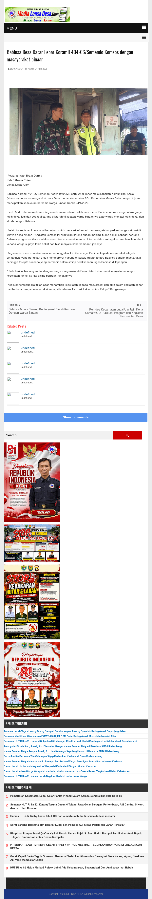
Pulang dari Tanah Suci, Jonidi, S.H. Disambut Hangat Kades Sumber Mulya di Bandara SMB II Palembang (63, 746)
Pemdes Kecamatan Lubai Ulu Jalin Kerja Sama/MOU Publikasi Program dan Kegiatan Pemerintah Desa (114, 313)
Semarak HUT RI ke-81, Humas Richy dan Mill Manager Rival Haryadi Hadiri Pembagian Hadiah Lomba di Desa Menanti (70, 741)
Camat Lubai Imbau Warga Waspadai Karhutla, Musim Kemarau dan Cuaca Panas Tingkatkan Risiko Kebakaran (66, 771)
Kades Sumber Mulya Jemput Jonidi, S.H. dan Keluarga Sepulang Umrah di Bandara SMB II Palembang (61, 751)
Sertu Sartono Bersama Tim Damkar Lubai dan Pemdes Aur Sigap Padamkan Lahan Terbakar (67, 824)
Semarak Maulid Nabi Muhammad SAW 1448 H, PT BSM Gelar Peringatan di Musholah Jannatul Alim (60, 736)
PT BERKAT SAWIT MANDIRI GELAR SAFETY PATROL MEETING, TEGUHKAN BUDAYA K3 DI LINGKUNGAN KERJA (76, 846)
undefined (28, 332)
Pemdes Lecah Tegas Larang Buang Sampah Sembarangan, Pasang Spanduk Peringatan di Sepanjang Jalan (64, 731)
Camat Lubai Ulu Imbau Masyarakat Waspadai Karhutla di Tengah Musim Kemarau (50, 766)
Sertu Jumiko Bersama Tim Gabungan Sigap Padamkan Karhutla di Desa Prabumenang (53, 756)
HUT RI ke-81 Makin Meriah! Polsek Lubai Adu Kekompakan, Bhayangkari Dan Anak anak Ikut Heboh (71, 867)
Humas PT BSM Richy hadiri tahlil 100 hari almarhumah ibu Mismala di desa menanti (62, 816)
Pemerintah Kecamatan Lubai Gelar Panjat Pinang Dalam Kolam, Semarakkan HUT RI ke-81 (66, 795)
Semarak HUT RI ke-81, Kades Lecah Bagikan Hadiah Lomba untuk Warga (45, 776)
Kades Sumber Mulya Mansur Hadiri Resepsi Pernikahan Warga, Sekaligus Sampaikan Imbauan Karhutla (63, 761)
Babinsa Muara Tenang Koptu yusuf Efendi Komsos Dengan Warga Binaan (42, 311)
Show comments (76, 417)
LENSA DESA (75, 894)
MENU (12, 28)
